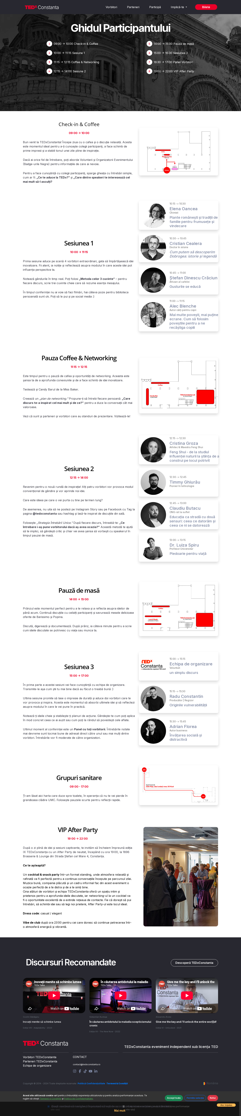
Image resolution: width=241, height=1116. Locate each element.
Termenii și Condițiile (50, 1098)
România (212, 1083)
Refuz (213, 1098)
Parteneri (133, 7)
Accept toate (174, 1098)
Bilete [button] (206, 7)
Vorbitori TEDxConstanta (39, 1057)
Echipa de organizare (37, 1065)
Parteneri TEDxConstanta (40, 1061)
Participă (155, 7)
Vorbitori (111, 7)
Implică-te (178, 7)
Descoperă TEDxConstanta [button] (194, 963)
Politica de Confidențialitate (78, 1098)
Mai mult (119, 1110)
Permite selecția (195, 1098)
